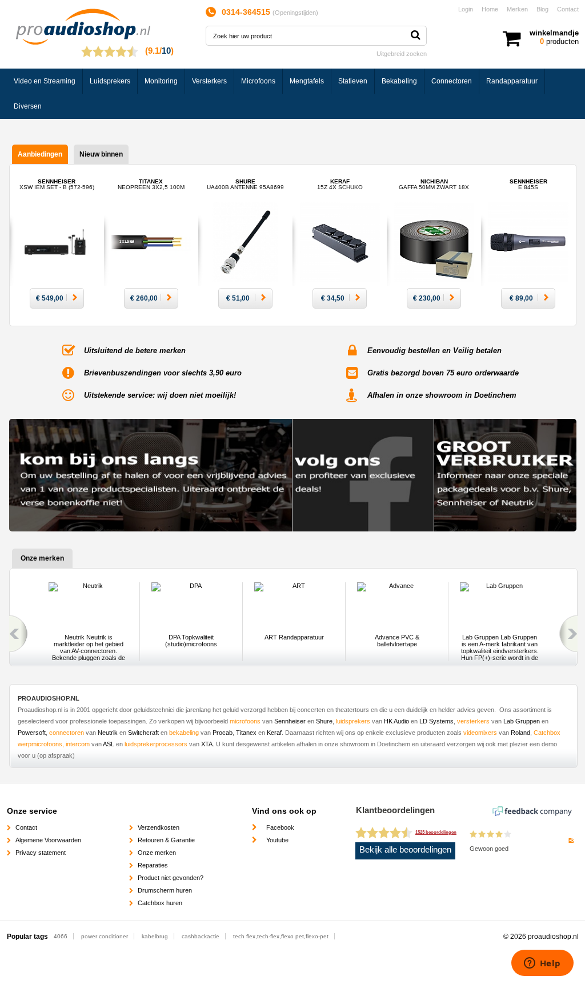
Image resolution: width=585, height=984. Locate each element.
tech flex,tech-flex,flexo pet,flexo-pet (280, 936)
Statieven (352, 81)
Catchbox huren (160, 902)
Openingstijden (295, 12)
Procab (223, 732)
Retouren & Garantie (166, 840)
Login (465, 9)
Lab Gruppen (521, 721)
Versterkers (209, 81)
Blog (542, 9)
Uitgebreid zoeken (401, 53)
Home (490, 9)
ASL (108, 744)
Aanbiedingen (40, 154)
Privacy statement (40, 852)
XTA (207, 744)
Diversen (28, 106)
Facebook (280, 827)
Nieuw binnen (101, 154)
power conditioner (104, 936)
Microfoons (258, 81)
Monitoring (161, 81)
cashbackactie (200, 936)
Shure (245, 184)
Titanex (151, 184)
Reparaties (153, 865)
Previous (16, 634)
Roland (520, 732)
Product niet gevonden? (170, 877)
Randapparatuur (512, 81)
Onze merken (157, 852)
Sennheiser (56, 184)
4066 (60, 936)
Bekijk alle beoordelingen (405, 849)
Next (570, 634)
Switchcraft (143, 732)
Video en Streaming (44, 81)
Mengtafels (307, 81)
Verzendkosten (158, 827)
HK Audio (396, 721)
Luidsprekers (110, 81)
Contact (568, 9)
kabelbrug (155, 936)
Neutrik (108, 732)
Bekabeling (399, 81)
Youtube (277, 840)
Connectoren (451, 81)
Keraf (340, 184)
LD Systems (436, 721)
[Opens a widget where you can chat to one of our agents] (542, 964)
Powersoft (32, 732)
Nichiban (434, 184)
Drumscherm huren (165, 890)
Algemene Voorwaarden (48, 840)
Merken (517, 9)
